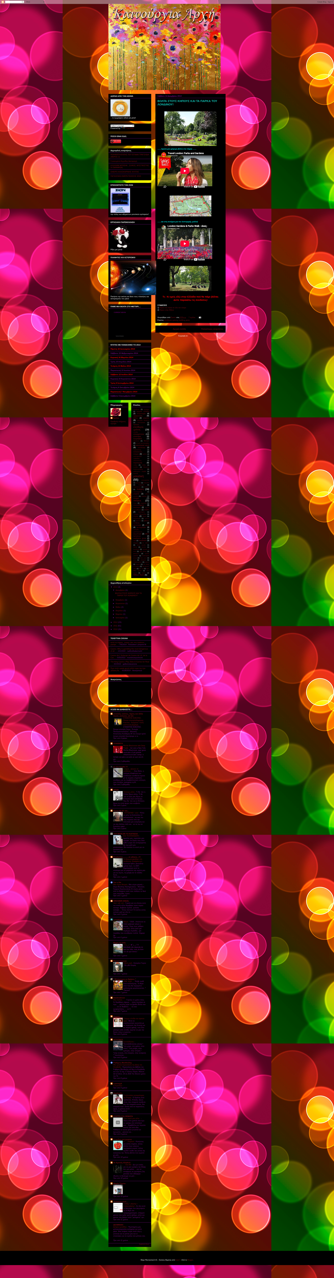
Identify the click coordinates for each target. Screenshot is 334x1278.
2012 (115, 622)
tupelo (144, 573)
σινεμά (136, 498)
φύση (188, 320)
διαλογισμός (141, 422)
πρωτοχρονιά (137, 492)
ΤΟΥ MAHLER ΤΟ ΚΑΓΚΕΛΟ (125, 834)
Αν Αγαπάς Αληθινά (121, 1163)
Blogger (190, 1260)
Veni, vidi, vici (118, 903)
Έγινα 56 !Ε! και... (121, 811)
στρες (135, 503)
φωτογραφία (141, 527)
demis (135, 547)
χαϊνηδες (136, 529)
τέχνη (144, 516)
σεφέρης (144, 496)
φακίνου (138, 520)
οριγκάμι (138, 483)
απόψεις (146, 409)
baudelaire (143, 540)
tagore (138, 564)
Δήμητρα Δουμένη (143, 420)
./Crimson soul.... (120, 1202)
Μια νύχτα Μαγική (120, 885)
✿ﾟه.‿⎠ (126, 945)
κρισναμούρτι (137, 456)
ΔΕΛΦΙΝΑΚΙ (118, 1225)
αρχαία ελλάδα (143, 411)
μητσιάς (135, 473)
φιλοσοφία (137, 525)
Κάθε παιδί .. (128, 981)
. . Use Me (127, 1165)
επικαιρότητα (138, 434)
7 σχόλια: (192, 317)
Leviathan (117, 920)
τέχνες (135, 516)
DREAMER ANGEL (121, 901)
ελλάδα (135, 432)
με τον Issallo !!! (120, 767)
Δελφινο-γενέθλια (120, 1227)
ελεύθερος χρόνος (171, 320)
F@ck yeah (128, 963)
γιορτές (146, 418)
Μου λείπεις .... (119, 1000)
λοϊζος (135, 465)
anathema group (139, 538)
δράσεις (136, 424)
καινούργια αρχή (142, 445)
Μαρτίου (119, 614)
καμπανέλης (137, 450)
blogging (136, 543)
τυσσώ (147, 518)
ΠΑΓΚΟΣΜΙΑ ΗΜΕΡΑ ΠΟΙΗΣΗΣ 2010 (126, 176)
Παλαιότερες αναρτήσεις (212, 329)
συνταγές (136, 507)
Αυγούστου (120, 603)
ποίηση (140, 489)
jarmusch (136, 553)
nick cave (143, 558)
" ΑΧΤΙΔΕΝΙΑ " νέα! (131, 813)
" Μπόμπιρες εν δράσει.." (124, 979)
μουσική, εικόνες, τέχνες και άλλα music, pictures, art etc (128, 715)
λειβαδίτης (136, 458)
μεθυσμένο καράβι (139, 471)
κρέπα (144, 454)
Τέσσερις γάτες (129, 792)
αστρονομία (141, 414)
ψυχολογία (137, 534)
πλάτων (146, 487)
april (134, 540)
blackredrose (119, 998)
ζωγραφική (137, 438)
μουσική (138, 476)
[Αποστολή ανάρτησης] (200, 317)
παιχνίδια (146, 483)
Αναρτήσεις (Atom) (196, 336)
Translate (130, 128)
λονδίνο (182, 320)
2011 (115, 626)
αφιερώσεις (137, 416)
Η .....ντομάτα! (129, 1141)
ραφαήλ (136, 494)
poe (134, 560)
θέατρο (146, 441)
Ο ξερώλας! (118, 1086)
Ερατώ (116, 418)
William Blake (138, 575)
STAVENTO (118, 743)
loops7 (177, 1260)
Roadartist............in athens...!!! (127, 857)
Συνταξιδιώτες (128, 1042)
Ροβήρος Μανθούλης (122, 1063)
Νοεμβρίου (120, 600)
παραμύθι (141, 485)
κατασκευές (137, 452)
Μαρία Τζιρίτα (119, 1183)
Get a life (117, 882)
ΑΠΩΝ (116, 790)
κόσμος (136, 454)
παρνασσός (137, 487)
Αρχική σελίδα (179, 329)
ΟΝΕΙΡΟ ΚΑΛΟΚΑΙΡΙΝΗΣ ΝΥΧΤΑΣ (125, 172)
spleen (147, 562)
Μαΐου (118, 607)
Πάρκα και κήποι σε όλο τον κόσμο (172, 308)
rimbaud (143, 560)
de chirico (145, 543)
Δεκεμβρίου (120, 590)
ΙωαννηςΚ (117, 1083)
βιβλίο (135, 418)
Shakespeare (137, 562)
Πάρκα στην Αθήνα (166, 310)
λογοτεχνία (137, 463)
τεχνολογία (136, 518)
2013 (115, 587)
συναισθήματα (138, 505)
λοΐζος (144, 465)
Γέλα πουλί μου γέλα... (132, 1118)
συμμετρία (143, 503)
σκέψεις (137, 500)
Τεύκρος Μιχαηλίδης (140, 514)
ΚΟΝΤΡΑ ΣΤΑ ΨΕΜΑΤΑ (123, 1116)
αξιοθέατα (136, 409)
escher (144, 547)
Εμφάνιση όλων (144, 1244)
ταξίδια (146, 510)
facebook (136, 549)
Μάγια (126, 922)
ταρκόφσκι (141, 512)
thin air (141, 568)
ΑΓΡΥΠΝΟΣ (118, 1040)
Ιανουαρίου (120, 618)
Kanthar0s (117, 1093)
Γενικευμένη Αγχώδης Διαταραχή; (124, 161)
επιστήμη (137, 436)
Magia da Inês (119, 943)
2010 (115, 629)
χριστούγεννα (137, 532)
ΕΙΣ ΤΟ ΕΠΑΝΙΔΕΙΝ (131, 836)
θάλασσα (136, 441)
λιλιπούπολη (137, 460)
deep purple (141, 545)
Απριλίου (119, 611)
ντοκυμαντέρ (145, 480)
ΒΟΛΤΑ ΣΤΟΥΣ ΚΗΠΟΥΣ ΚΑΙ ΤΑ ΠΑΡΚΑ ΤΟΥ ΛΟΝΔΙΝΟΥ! (128, 594)
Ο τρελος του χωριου (122, 1139)
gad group (143, 551)
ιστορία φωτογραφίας (142, 443)
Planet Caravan (120, 961)
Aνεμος (116, 1016)
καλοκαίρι (141, 447)
